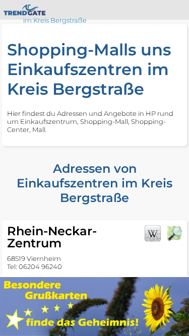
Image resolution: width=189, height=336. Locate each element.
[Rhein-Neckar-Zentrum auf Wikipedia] (153, 233)
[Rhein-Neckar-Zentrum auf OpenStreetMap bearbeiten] (174, 233)
